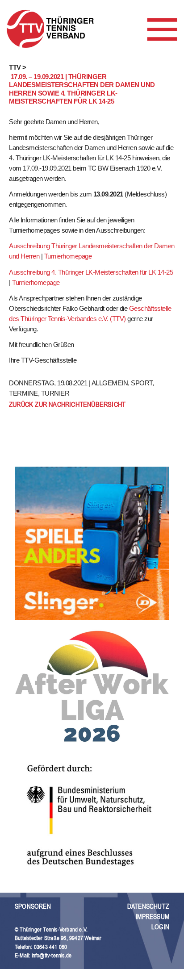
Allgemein (110, 383)
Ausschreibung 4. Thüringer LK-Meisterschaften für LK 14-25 (91, 272)
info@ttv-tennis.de (52, 955)
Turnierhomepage (68, 256)
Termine (23, 393)
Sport (141, 383)
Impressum (152, 916)
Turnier (55, 393)
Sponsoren (33, 906)
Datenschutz (148, 906)
